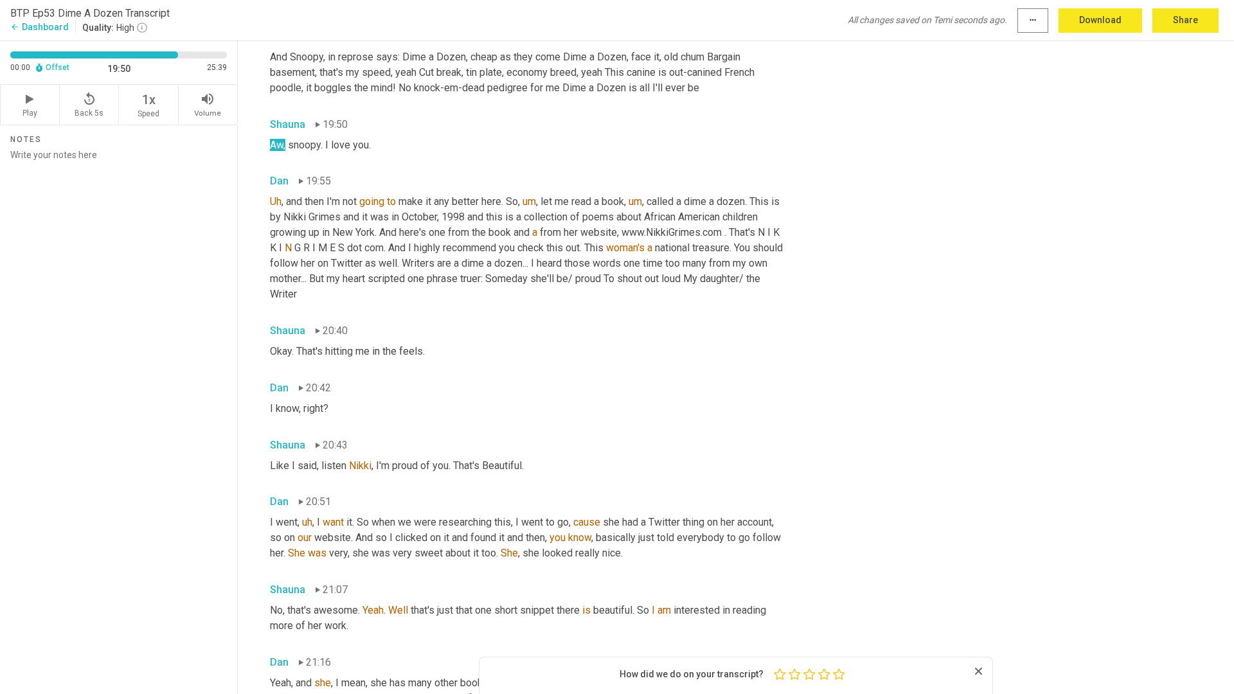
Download (1100, 20)
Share (1185, 20)
